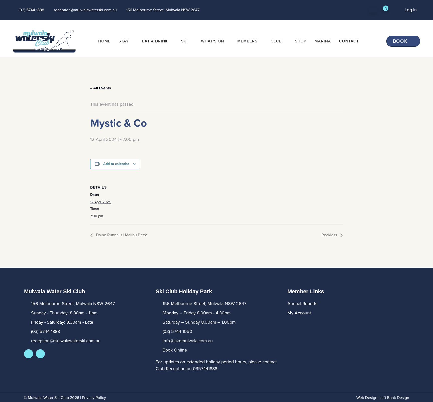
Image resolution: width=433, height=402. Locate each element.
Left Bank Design (394, 397)
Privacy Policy (94, 397)
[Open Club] (285, 41)
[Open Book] (411, 41)
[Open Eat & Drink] (171, 41)
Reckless (329, 235)
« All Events (100, 88)
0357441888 (205, 368)
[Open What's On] (227, 41)
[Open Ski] (191, 41)
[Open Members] (261, 41)
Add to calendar (116, 163)
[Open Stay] (132, 41)
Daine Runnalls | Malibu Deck (121, 235)
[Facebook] (28, 353)
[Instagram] (40, 353)
